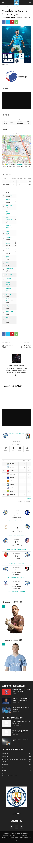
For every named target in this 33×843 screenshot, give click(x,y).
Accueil (4, 7)
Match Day (12, 835)
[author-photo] (16, 363)
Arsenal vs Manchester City (16, 563)
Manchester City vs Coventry (16, 433)
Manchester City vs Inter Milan (16, 521)
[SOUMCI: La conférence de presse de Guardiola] (6, 732)
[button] (3, 2)
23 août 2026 (16, 567)
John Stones (9, 268)
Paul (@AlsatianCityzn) (9, 17)
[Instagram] (16, 827)
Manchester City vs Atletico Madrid (16, 549)
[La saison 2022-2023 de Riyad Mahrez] (6, 741)
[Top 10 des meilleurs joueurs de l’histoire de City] (6, 723)
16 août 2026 (16, 553)
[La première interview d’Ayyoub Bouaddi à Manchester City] (6, 701)
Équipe (8, 461)
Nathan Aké (9, 278)
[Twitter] (8, 22)
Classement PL (25, 835)
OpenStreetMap (20, 164)
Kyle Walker (9, 274)
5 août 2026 (16, 525)
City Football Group (13, 837)
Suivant (29, 498)
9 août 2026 (16, 539)
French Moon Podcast (25, 837)
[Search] (30, 2)
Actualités (6, 833)
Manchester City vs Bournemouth (16, 577)
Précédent (5, 498)
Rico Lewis (9, 195)
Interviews (5, 835)
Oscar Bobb (9, 237)
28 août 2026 (16, 581)
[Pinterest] (12, 22)
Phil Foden (8, 294)
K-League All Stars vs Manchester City (16, 535)
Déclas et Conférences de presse (19, 833)
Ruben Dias (9, 205)
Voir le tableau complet (24, 501)
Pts (29, 461)
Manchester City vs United (7, 346)
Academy (4, 837)
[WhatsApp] (16, 22)
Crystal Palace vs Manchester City (16, 591)
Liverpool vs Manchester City (26, 346)
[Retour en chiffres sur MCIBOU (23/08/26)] (6, 710)
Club (18, 835)
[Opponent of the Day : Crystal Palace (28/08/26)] (6, 692)
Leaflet (8, 164)
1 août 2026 (16, 511)
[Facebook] (4, 22)
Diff (24, 461)
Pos (4, 461)
